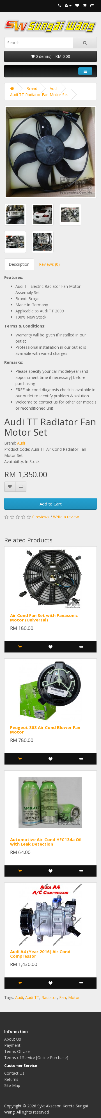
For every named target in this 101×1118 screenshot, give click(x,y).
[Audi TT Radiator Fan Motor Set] (50, 152)
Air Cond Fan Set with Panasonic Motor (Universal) (44, 618)
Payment (12, 1045)
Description (19, 264)
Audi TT (32, 997)
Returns (11, 1079)
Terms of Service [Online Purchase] (36, 1057)
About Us (12, 1039)
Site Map (12, 1085)
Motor (74, 997)
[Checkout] (92, 5)
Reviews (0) (49, 264)
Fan (62, 997)
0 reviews (40, 516)
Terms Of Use (17, 1051)
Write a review (66, 516)
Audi (54, 88)
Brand (31, 88)
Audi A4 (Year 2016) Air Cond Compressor (40, 954)
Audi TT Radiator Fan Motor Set (39, 94)
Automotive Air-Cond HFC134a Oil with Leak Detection (45, 842)
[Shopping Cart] (84, 5)
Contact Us (14, 1073)
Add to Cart (51, 504)
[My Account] (68, 5)
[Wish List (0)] (77, 5)
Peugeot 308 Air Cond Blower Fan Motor (45, 730)
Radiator (49, 997)
